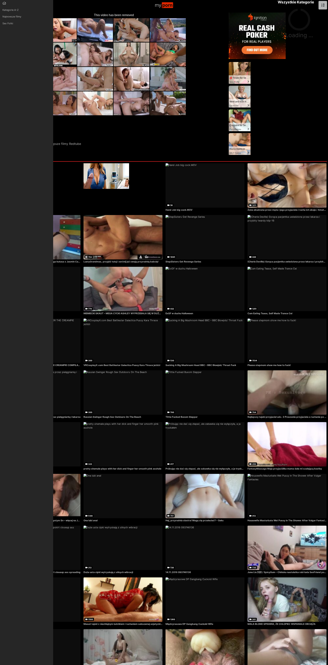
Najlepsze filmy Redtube (63, 144)
